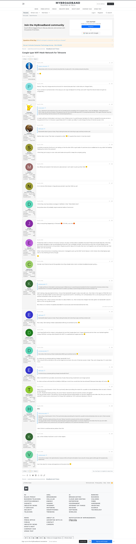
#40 (112, 451)
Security (28, 510)
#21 (112, 62)
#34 (112, 329)
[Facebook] (25, 538)
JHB (34, 235)
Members (45, 12)
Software (73, 510)
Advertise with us (54, 520)
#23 (112, 104)
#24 (112, 125)
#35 (112, 347)
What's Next (76, 9)
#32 (112, 280)
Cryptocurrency (31, 501)
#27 (112, 183)
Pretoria (33, 255)
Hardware (95, 503)
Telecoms (28, 512)
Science (94, 507)
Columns (95, 499)
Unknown (32, 119)
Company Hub (87, 9)
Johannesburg (31, 79)
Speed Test (97, 9)
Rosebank (32, 276)
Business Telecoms (32, 499)
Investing (95, 505)
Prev (25, 59)
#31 (112, 261)
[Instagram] (40, 538)
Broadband (52, 497)
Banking (94, 495)
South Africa (32, 179)
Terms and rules (90, 482)
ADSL (49, 495)
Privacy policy (98, 482)
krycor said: (41, 107)
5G (25, 495)
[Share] (110, 63)
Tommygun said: (42, 413)
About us (50, 518)
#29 (112, 220)
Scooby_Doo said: (42, 66)
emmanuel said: (42, 351)
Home (108, 482)
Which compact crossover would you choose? (51, 40)
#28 (112, 201)
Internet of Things (77, 505)
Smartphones (52, 510)
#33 (112, 311)
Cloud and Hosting (77, 499)
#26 (112, 163)
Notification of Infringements (82, 518)
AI (70, 495)
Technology (96, 510)
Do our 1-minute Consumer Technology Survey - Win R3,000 (42, 45)
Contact (50, 522)
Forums (25, 12)
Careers (50, 524)
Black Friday (29, 497)
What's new (34, 12)
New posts (25, 15)
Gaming (50, 503)
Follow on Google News (54, 538)
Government (74, 503)
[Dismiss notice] (112, 40)
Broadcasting (75, 497)
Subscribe (110, 4)
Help (104, 482)
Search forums (33, 15)
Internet (50, 505)
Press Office (45, 9)
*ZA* (34, 466)
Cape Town (32, 140)
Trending (51, 512)
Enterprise (74, 501)
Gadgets (27, 503)
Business (95, 497)
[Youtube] (37, 538)
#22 (112, 83)
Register (91, 26)
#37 (112, 386)
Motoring (51, 507)
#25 (112, 144)
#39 (112, 433)
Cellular (51, 499)
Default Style (27, 482)
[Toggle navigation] (23, 3)
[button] (39, 12)
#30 (112, 239)
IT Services (29, 507)
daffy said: (41, 128)
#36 (112, 367)
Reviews (72, 507)
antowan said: (42, 284)
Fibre (93, 501)
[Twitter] (29, 538)
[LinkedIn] (33, 538)
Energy (50, 501)
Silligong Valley (31, 100)
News (36, 9)
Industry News (64, 9)
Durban (33, 159)
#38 (112, 406)
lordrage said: (41, 455)
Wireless (73, 512)
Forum (54, 9)
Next (35, 59)
